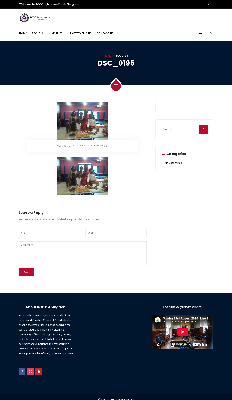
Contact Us (105, 33)
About (36, 33)
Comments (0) (99, 145)
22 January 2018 (80, 145)
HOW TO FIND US (81, 33)
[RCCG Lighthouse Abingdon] (35, 17)
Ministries (55, 33)
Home (23, 33)
